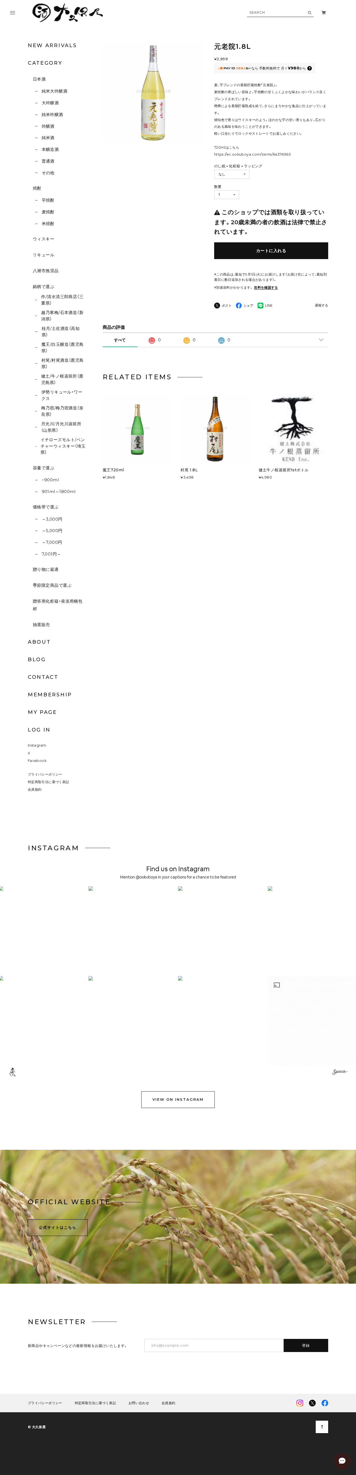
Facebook (37, 761)
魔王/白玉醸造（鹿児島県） (62, 347)
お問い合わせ (138, 1403)
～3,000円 (52, 519)
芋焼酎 (48, 200)
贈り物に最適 (46, 569)
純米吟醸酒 (52, 114)
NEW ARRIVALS (52, 45)
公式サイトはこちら (57, 1227)
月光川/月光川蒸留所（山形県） (61, 427)
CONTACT (43, 677)
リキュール (43, 254)
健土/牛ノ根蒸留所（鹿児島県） (62, 379)
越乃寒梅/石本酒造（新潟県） (62, 316)
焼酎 (37, 188)
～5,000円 (52, 530)
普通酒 (48, 161)
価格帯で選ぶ (46, 507)
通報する (321, 305)
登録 (306, 1345)
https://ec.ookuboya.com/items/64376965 (252, 154)
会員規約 (35, 789)
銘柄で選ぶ (43, 286)
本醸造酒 (50, 149)
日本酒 (39, 79)
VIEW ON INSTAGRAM (177, 1099)
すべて (120, 339)
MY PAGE (42, 712)
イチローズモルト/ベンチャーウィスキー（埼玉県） (63, 446)
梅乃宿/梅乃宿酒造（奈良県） (62, 411)
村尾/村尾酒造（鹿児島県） (62, 363)
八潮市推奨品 (46, 270)
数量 (218, 186)
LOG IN (39, 730)
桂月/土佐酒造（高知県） (61, 331)
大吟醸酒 (50, 102)
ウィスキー (43, 239)
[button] (133, 931)
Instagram (37, 745)
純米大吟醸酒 (54, 91)
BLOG (37, 659)
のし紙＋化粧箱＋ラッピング (238, 166)
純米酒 (48, 137)
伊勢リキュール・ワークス (62, 395)
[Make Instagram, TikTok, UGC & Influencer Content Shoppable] (340, 1072)
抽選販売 (41, 624)
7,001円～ (51, 554)
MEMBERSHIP (50, 695)
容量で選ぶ (43, 467)
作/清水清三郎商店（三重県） (62, 300)
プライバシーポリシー (45, 774)
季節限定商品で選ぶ (52, 585)
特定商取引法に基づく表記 (48, 782)
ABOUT (39, 642)
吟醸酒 (48, 126)
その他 (48, 172)
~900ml (50, 479)
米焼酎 (48, 223)
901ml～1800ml (59, 491)
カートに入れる (271, 250)
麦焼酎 (48, 211)
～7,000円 (52, 542)
